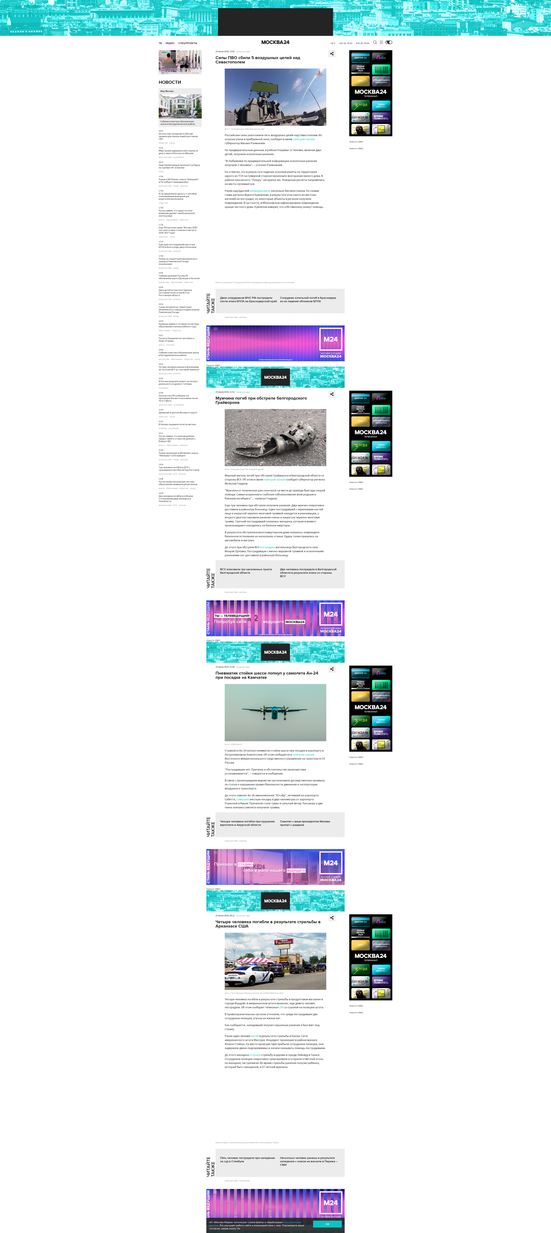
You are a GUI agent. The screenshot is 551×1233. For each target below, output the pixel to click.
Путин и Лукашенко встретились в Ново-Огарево (176, 339)
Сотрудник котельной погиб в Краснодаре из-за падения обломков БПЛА (308, 299)
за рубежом (178, 157)
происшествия (165, 157)
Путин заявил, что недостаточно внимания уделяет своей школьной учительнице (177, 213)
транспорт (163, 237)
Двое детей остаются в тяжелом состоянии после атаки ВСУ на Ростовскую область (175, 293)
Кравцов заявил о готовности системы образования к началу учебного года (179, 325)
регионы (184, 186)
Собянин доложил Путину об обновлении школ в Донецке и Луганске (179, 277)
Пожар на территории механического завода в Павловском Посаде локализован (178, 261)
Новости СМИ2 (213, 365)
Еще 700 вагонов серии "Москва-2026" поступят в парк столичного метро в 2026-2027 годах (178, 230)
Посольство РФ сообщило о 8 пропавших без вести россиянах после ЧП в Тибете (178, 398)
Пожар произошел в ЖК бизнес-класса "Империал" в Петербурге (178, 454)
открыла (255, 1055)
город (172, 143)
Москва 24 (275, 42)
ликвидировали (260, 191)
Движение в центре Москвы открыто (178, 412)
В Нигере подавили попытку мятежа (177, 424)
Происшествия (243, 51)
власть (162, 220)
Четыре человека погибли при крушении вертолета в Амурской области (247, 823)
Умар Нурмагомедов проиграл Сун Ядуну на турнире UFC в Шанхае (179, 166)
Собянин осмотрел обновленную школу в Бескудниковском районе (177, 123)
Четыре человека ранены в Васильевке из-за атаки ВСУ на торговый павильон (179, 368)
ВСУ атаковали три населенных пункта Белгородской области (246, 571)
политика (170, 345)
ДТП (175, 474)
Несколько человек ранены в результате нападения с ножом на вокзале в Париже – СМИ (309, 1161)
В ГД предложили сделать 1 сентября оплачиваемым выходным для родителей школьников (178, 196)
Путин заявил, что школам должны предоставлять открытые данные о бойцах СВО (177, 439)
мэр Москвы (164, 282)
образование (172, 220)
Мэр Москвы (167, 91)
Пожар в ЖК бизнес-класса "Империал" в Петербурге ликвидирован (179, 181)
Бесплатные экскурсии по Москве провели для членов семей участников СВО (178, 136)
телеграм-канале (304, 139)
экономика (163, 388)
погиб (255, 1036)
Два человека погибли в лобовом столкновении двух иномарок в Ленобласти (176, 499)
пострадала (267, 547)
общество (163, 143)
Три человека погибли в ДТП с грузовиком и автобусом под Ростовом (179, 469)
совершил (242, 799)
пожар (176, 186)
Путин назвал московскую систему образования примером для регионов (178, 483)
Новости (170, 82)
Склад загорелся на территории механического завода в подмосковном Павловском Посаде (179, 309)
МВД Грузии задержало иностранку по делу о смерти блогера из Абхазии (178, 152)
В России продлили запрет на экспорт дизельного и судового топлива (178, 383)
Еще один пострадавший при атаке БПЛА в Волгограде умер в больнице (177, 246)
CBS (281, 1007)
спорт (161, 172)
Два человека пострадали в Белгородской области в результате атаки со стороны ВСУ (308, 573)
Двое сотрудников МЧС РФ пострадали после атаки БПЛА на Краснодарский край (248, 299)
